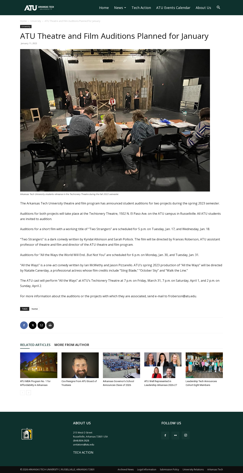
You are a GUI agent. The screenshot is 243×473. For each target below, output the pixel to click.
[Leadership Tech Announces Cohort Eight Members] (204, 365)
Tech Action (141, 7)
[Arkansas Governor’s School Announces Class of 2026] (121, 365)
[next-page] (28, 392)
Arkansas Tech (215, 469)
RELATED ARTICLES (35, 345)
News (118, 7)
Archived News (126, 469)
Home (104, 7)
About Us (203, 7)
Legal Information (146, 469)
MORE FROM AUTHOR (71, 345)
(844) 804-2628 (81, 440)
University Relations (193, 469)
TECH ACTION (83, 452)
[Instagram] (185, 435)
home (35, 308)
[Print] (50, 325)
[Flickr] (175, 435)
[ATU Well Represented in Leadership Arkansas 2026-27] (162, 365)
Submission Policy (169, 469)
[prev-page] (22, 392)
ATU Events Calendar (173, 7)
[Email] (41, 325)
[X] (32, 325)
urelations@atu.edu (83, 444)
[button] (218, 8)
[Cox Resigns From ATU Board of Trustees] (80, 365)
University (35, 21)
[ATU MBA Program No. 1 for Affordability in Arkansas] (38, 365)
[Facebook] (24, 325)
